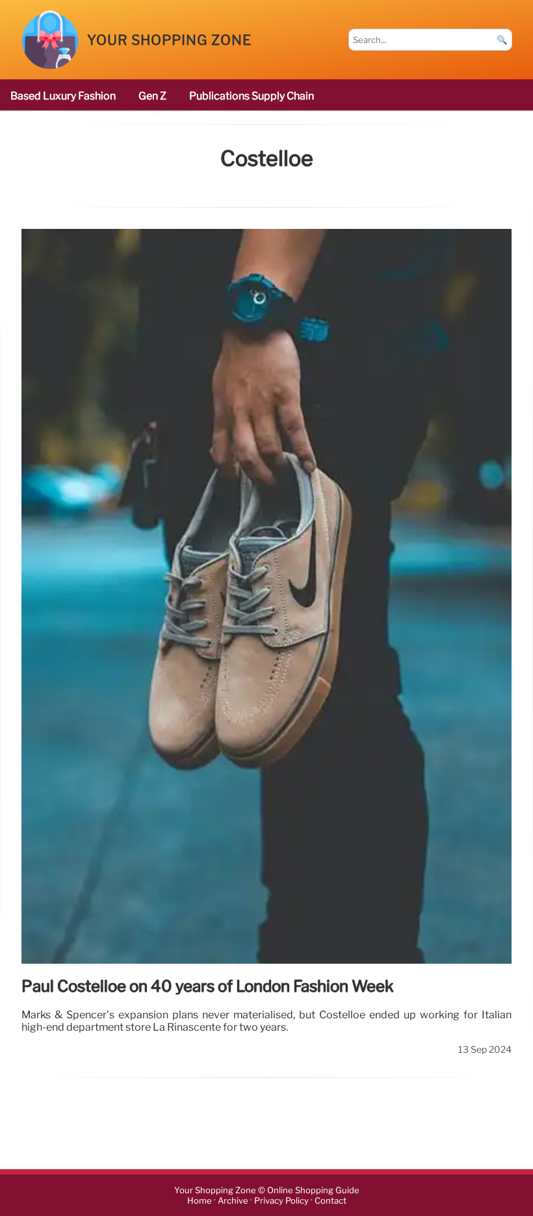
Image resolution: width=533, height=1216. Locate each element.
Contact (330, 1201)
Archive (233, 1201)
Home (199, 1201)
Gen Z (152, 96)
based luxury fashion (63, 96)
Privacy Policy (281, 1201)
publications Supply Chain (251, 96)
